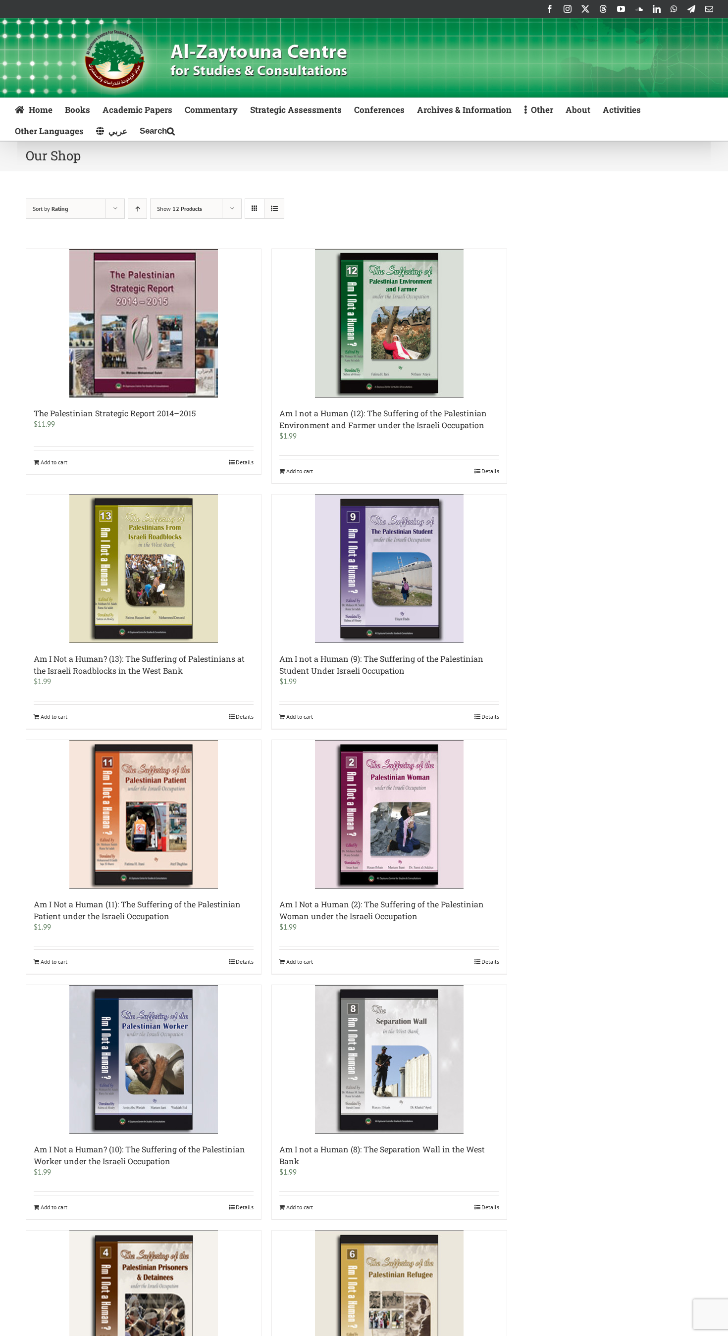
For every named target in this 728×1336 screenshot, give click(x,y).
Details (245, 462)
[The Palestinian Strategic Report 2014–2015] (143, 323)
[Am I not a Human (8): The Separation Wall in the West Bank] (389, 1059)
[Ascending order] (137, 208)
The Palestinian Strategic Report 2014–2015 (115, 413)
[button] (157, 130)
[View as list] (274, 208)
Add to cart (54, 462)
